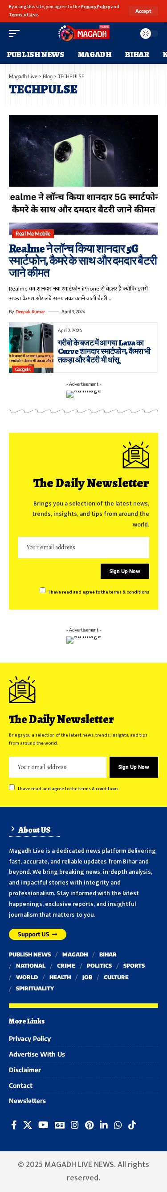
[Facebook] (14, 1125)
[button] (143, 11)
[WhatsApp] (118, 1125)
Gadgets (23, 369)
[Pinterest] (89, 1125)
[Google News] (60, 1125)
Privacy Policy (95, 7)
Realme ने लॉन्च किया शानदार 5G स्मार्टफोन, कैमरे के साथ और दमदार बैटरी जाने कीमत (83, 261)
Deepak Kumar (30, 311)
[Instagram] (75, 1125)
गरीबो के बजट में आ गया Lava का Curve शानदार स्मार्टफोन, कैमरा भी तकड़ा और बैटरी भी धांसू (104, 351)
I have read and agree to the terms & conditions (99, 592)
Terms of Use (23, 15)
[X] (27, 1125)
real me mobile (33, 233)
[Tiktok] (132, 1125)
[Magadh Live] (83, 33)
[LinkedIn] (104, 1125)
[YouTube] (43, 1125)
